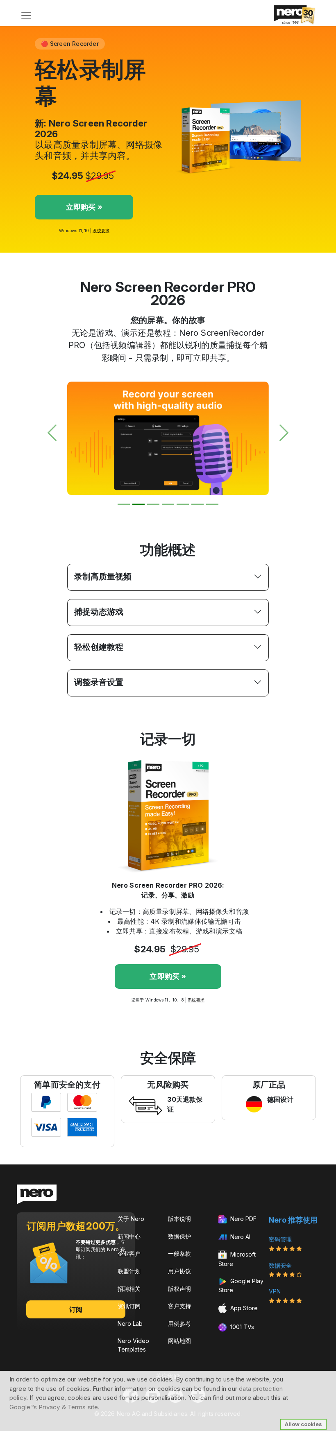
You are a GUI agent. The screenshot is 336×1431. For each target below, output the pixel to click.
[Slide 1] (124, 504)
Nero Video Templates (133, 1345)
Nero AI (239, 1236)
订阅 (75, 1309)
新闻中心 (129, 1236)
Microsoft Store (237, 1259)
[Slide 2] (138, 504)
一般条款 (179, 1253)
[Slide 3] (153, 504)
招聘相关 (129, 1288)
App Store (243, 1307)
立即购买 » (84, 207)
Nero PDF (243, 1218)
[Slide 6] (197, 504)
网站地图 (179, 1340)
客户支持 (179, 1305)
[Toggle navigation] (26, 15)
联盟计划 (129, 1271)
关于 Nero (131, 1218)
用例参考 (179, 1323)
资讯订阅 (129, 1305)
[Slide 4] (168, 504)
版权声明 (179, 1288)
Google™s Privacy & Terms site (53, 1407)
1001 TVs (241, 1326)
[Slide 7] (212, 504)
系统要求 (101, 230)
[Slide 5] (183, 504)
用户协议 (179, 1271)
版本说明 (179, 1218)
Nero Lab (130, 1323)
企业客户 (129, 1253)
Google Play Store (240, 1285)
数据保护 (179, 1236)
